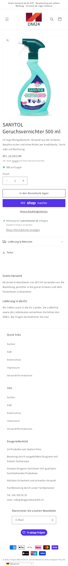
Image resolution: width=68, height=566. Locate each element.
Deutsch (14, 564)
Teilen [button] (10, 252)
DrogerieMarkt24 (17, 559)
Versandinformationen (19, 375)
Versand (15, 161)
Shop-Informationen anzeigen (23, 229)
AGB (9, 351)
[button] (7, 19)
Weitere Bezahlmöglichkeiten (34, 211)
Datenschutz (14, 359)
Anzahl (6, 173)
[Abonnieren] (52, 520)
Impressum (13, 367)
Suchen (11, 344)
